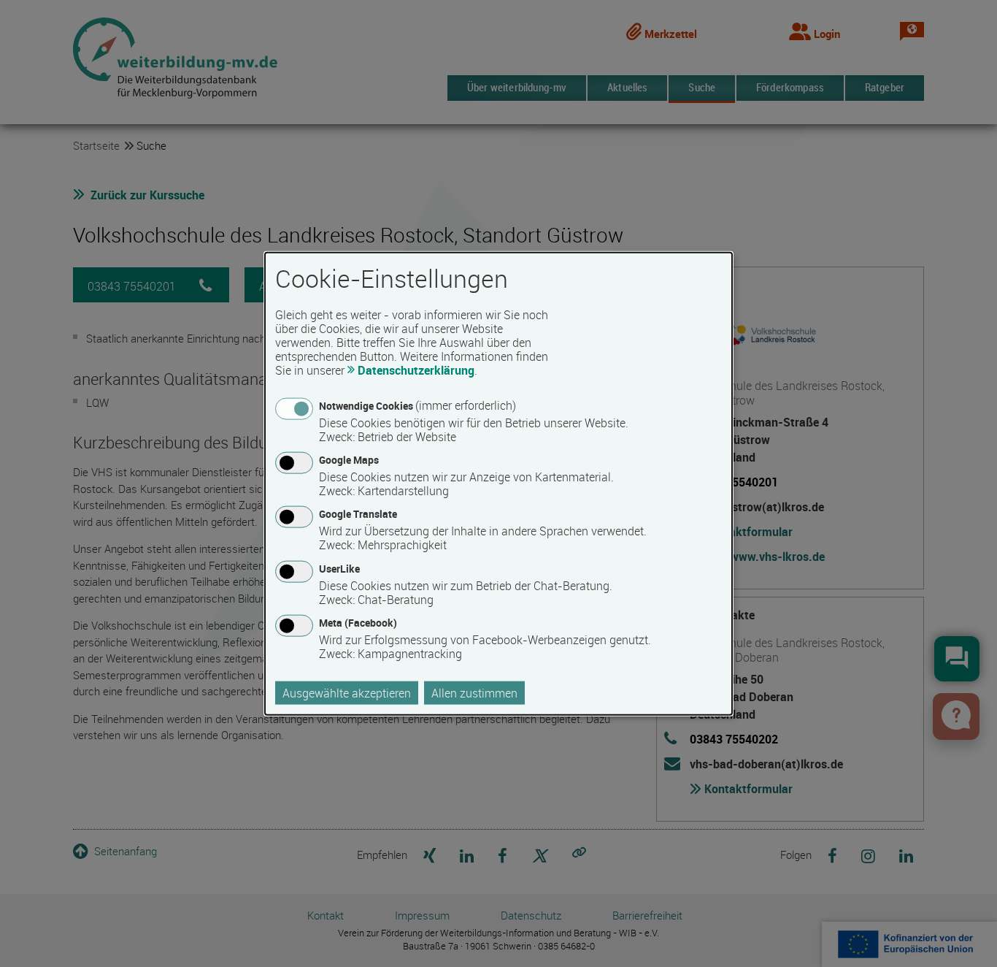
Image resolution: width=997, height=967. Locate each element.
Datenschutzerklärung (416, 370)
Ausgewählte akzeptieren (346, 692)
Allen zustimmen (474, 692)
